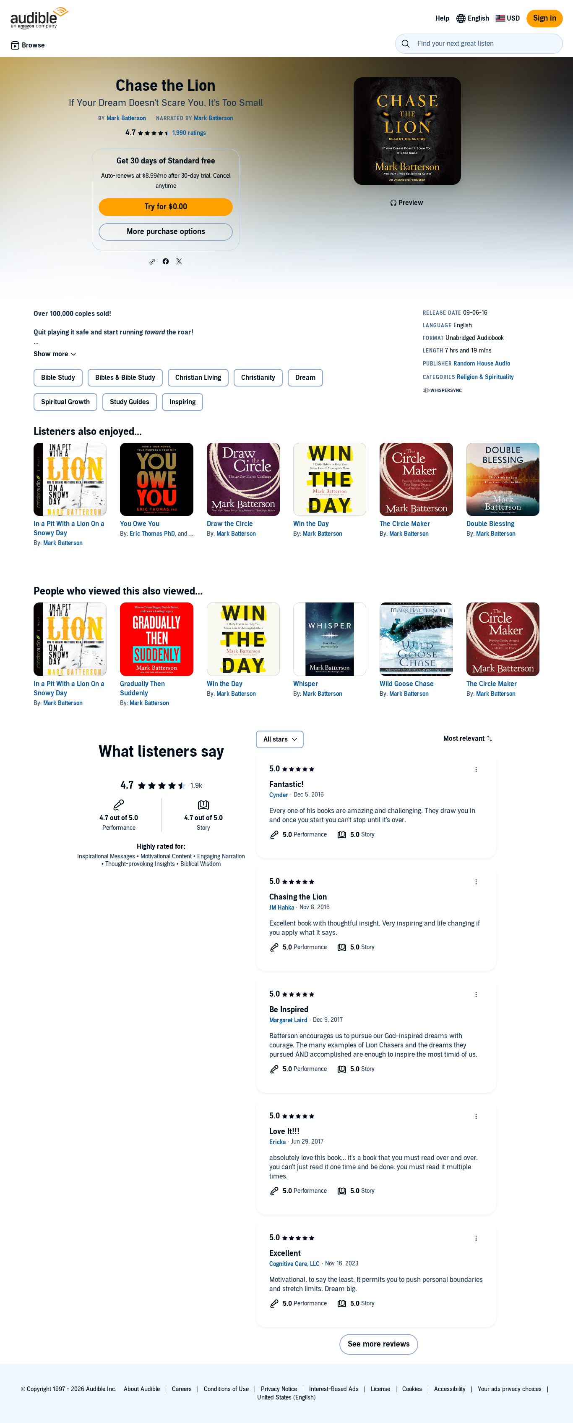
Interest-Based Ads (334, 1389)
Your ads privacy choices (510, 1389)
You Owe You (139, 524)
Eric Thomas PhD (152, 533)
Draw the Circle (230, 524)
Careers (182, 1389)
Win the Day (311, 524)
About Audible (142, 1389)
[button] (152, 261)
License (380, 1389)
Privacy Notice (279, 1389)
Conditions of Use (226, 1389)
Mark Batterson (63, 543)
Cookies (412, 1389)
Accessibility (450, 1389)
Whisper (305, 684)
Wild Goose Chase (407, 684)
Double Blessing (490, 524)
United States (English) (286, 1397)
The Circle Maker (405, 524)
